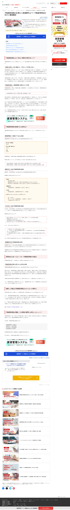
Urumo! (18, 505)
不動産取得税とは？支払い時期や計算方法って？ (14, 43)
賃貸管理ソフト (13, 10)
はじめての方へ (44, 7)
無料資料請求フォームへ (63, 3)
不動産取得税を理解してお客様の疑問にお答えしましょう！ (16, 51)
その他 (8, 10)
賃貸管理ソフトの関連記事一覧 (20, 10)
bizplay (22, 505)
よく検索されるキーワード (31, 501)
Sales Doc (25, 505)
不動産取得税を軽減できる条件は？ (12, 45)
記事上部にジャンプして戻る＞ (44, 384)
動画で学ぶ (63, 7)
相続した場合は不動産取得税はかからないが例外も (15, 49)
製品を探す (16, 7)
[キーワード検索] (48, 3)
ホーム (7, 7)
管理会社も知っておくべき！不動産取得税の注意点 (15, 47)
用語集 (14, 502)
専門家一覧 (25, 501)
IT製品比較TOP (4, 10)
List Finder (14, 505)
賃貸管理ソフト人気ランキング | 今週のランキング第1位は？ (39, 357)
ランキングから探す (25, 7)
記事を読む (35, 7)
